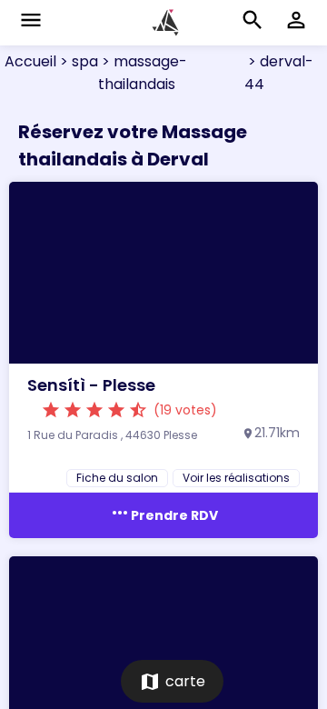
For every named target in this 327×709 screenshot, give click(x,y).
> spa (77, 61)
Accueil (30, 61)
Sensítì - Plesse (91, 385)
